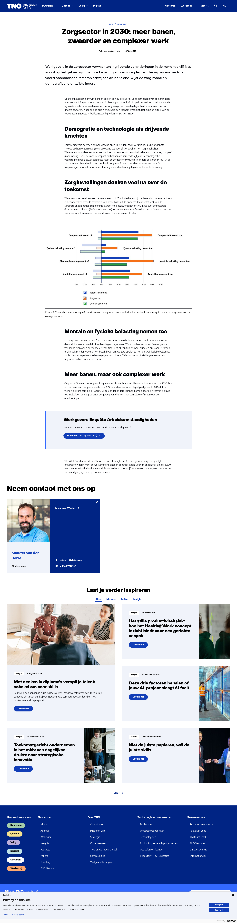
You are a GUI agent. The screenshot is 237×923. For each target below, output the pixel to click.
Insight (137, 599)
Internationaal (198, 856)
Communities (97, 856)
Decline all (219, 910)
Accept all (219, 905)
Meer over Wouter (65, 508)
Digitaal (97, 6)
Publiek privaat (198, 830)
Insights (44, 843)
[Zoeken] (215, 5)
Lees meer (23, 709)
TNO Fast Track (198, 837)
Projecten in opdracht (201, 824)
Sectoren (170, 6)
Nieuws (111, 599)
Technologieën (148, 837)
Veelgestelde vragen (101, 862)
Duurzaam (47, 6)
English (6, 895)
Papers (44, 856)
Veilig (82, 6)
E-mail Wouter (68, 566)
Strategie (95, 837)
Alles (98, 599)
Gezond (66, 6)
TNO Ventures (197, 843)
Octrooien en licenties (152, 849)
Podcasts (45, 849)
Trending (45, 862)
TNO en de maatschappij (103, 849)
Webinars (45, 837)
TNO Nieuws (47, 868)
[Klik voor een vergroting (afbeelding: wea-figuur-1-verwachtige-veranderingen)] (118, 307)
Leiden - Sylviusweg (71, 560)
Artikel (124, 599)
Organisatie (96, 824)
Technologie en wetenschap (155, 817)
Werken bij (187, 6)
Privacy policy (18, 915)
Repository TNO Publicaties (154, 856)
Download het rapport (86, 437)
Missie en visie (98, 830)
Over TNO (94, 817)
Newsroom (44, 817)
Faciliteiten (146, 824)
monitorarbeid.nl (102, 472)
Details (5, 915)
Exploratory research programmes (159, 843)
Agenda (44, 830)
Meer (204, 6)
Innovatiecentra (198, 849)
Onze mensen (98, 843)
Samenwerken (196, 817)
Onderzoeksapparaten (152, 830)
